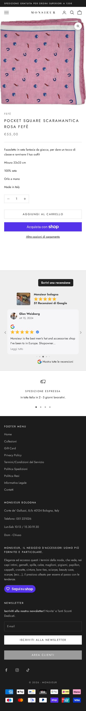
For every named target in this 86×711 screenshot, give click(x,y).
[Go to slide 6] (43, 356)
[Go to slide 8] (49, 356)
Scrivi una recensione (55, 283)
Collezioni (10, 441)
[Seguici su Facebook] (6, 670)
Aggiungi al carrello (43, 214)
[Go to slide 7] (46, 356)
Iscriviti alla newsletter (43, 640)
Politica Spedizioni (16, 469)
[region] (43, 389)
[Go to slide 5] (39, 356)
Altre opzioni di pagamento (43, 237)
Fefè (7, 114)
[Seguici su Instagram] (17, 670)
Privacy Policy (13, 455)
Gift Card (10, 448)
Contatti (9, 490)
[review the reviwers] (12, 327)
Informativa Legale (15, 483)
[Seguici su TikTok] (28, 670)
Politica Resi (11, 476)
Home (8, 434)
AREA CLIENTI (43, 655)
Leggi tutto (16, 349)
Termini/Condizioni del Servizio (24, 462)
